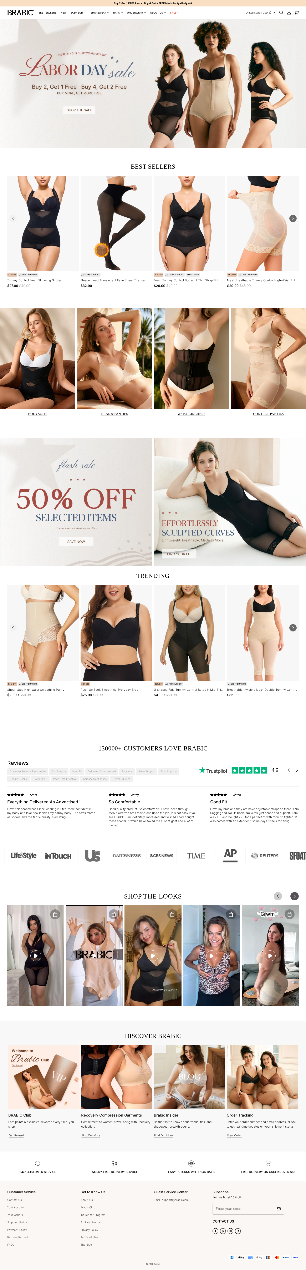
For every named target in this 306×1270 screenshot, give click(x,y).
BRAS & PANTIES (114, 414)
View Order (234, 1135)
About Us (156, 12)
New (63, 12)
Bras (116, 12)
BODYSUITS (37, 414)
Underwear (135, 12)
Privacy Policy (89, 1229)
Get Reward (16, 1135)
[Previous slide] (13, 218)
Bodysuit (77, 12)
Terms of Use (89, 1237)
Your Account (16, 1207)
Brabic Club (88, 1207)
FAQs (10, 1244)
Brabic (157, 1264)
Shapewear (98, 12)
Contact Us (14, 1199)
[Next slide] (293, 218)
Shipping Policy (17, 1222)
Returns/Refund (17, 1237)
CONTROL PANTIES (268, 414)
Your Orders (15, 1214)
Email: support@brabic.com (171, 1199)
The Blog (86, 1244)
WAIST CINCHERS (191, 414)
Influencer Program (93, 1214)
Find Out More (91, 1135)
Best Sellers (47, 12)
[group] (51, 806)
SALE (173, 12)
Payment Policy (17, 1229)
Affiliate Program (91, 1222)
